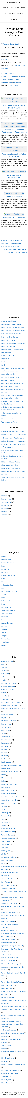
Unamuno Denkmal (8, 828)
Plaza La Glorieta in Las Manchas (13, 1064)
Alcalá (3, 854)
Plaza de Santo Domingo (10, 964)
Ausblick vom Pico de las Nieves (12, 1033)
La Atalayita (5, 743)
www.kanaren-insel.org (10, 1094)
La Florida (4, 746)
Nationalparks (6, 601)
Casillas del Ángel (7, 689)
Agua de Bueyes (7, 661)
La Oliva (4, 752)
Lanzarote (17, 82)
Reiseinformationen (8, 575)
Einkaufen (4, 617)
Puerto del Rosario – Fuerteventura (13, 435)
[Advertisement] (14, 268)
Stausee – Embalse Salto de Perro (13, 1009)
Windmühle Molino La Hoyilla (11, 1052)
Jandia (3, 733)
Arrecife (4, 670)
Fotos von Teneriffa (8, 346)
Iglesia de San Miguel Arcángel (12, 946)
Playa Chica (5, 1083)
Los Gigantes (6, 851)
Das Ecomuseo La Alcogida (10, 702)
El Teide (4, 863)
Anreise (4, 629)
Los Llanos (5, 1036)
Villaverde (4, 847)
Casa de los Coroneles (9, 683)
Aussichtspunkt (6, 613)
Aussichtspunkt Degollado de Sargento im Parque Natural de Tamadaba (12, 1024)
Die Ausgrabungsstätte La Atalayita (13, 708)
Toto (2, 819)
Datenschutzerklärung (8, 321)
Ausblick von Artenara (8, 939)
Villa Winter (5, 844)
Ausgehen (4, 636)
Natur (3, 604)
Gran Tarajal (5, 730)
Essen (3, 620)
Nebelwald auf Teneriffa (9, 872)
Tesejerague (5, 813)
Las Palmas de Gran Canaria (11, 765)
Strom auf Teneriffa (8, 888)
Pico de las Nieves (7, 1058)
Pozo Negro (5, 787)
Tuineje (3, 825)
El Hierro (4, 76)
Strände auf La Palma (8, 419)
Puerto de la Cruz (7, 860)
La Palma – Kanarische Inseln (11, 377)
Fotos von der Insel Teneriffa (11, 334)
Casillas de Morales (8, 686)
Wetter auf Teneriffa (14, 197)
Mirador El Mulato (7, 997)
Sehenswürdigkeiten (8, 610)
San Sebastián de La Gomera (11, 797)
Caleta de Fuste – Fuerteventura (12, 438)
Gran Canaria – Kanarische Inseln (13, 906)
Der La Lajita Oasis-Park (9, 705)
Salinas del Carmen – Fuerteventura (13, 441)
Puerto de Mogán (7, 985)
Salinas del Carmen (8, 794)
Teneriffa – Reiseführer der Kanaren (13, 891)
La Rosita (4, 759)
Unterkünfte (5, 642)
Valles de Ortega (7, 835)
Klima (3, 598)
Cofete (3, 693)
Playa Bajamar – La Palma (10, 468)
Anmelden (22, 1094)
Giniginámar (5, 727)
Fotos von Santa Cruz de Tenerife (13, 343)
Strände (4, 582)
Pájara (3, 781)
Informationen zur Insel (9, 591)
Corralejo (4, 696)
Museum (4, 645)
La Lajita (4, 749)
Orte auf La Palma (7, 380)
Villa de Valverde (7, 841)
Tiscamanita (5, 816)
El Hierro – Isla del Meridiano (11, 462)
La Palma (13, 76)
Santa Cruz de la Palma (9, 800)
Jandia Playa (5, 737)
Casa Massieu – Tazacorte (10, 1070)
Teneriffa (5, 79)
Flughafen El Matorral (8, 721)
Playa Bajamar (6, 1080)
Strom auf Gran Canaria (9, 903)
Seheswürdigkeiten (7, 585)
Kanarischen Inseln (8, 374)
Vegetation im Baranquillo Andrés (12, 1006)
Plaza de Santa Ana (8, 961)
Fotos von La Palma (8, 340)
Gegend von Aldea (7, 930)
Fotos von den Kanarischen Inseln (13, 327)
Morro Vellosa (6, 778)
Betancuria (5, 674)
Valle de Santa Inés (8, 832)
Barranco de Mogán (8, 943)
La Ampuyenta (6, 740)
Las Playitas (5, 768)
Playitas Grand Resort (9, 784)
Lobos (3, 775)
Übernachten (5, 639)
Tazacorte (4, 1076)
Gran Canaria (15, 79)
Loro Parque (5, 882)
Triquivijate (5, 822)
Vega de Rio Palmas (8, 838)
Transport (4, 632)
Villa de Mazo (6, 1045)
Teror (3, 979)
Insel (3, 365)
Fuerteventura (6, 82)
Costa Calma (5, 699)
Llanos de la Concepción (9, 771)
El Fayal (4, 1048)
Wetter (3, 579)
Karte (3, 566)
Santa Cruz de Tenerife (9, 803)
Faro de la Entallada (8, 714)
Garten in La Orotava (8, 879)
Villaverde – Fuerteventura (14, 218)
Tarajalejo (4, 806)
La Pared (4, 756)
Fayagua (4, 717)
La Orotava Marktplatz (9, 857)
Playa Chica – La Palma (9, 465)
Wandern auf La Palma (9, 422)
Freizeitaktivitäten (7, 623)
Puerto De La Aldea (8, 921)
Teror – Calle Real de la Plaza (11, 982)
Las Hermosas (6, 762)
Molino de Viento (7, 988)
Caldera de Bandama (8, 1030)
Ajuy (2, 664)
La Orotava (5, 876)
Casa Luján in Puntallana (10, 1073)
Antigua (4, 667)
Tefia (3, 809)
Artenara (4, 1055)
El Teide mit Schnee (8, 885)
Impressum (5, 359)
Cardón (3, 680)
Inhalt (3, 362)
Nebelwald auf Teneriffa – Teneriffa (13, 431)
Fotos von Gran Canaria (9, 337)
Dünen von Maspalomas (9, 912)
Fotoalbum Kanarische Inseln (11, 324)
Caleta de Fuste (6, 677)
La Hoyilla (4, 1061)
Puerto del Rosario (7, 790)
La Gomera (22, 76)
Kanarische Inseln (14, 3)
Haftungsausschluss (8, 355)
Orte (3, 588)
